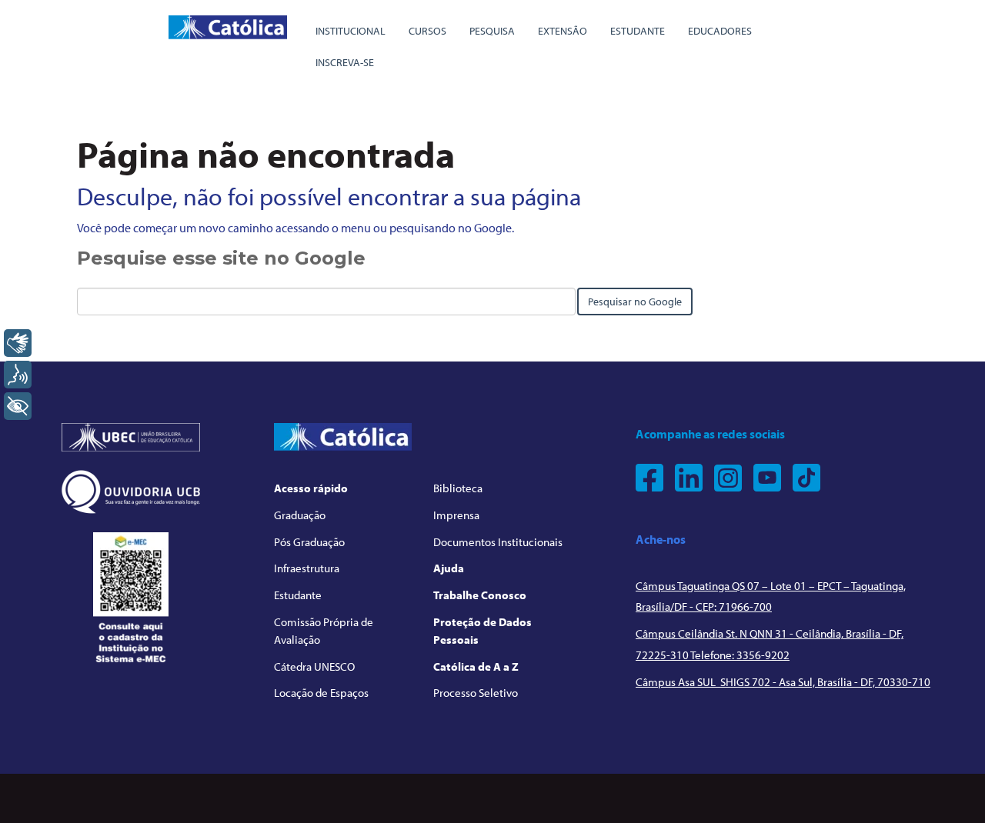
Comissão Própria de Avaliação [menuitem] (323, 631)
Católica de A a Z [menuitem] (476, 666)
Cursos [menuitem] (427, 31)
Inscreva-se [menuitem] (345, 62)
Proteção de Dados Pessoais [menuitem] (482, 631)
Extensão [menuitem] (562, 31)
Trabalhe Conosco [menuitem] (479, 595)
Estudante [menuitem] (637, 31)
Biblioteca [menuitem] (457, 488)
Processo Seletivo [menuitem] (475, 692)
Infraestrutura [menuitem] (306, 568)
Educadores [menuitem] (720, 31)
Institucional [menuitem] (351, 31)
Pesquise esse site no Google (221, 258)
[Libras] (18, 343)
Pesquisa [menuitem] (492, 31)
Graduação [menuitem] (300, 515)
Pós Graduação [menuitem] (309, 542)
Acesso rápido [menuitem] (311, 488)
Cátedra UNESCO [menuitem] (314, 666)
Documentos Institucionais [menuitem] (498, 542)
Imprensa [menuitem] (456, 515)
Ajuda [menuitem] (448, 568)
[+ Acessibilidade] (18, 406)
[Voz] (18, 374)
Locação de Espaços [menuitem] (321, 692)
